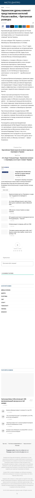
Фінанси (4, 312)
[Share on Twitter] (12, 26)
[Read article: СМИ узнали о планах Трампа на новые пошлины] (4, 211)
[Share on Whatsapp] (20, 26)
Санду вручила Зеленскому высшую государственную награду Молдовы (23, 173)
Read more (6, 190)
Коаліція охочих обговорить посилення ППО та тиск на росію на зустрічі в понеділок (19, 430)
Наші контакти (27, 443)
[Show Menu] (2, 2)
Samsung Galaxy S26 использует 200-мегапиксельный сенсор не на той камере (13, 401)
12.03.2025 (3, 23)
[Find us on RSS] (19, 494)
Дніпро (3, 293)
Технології (4, 305)
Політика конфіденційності (15, 443)
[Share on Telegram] (16, 26)
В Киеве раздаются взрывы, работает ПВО (20, 224)
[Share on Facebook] (8, 26)
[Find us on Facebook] (15, 494)
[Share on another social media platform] (32, 26)
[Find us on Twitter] (17, 494)
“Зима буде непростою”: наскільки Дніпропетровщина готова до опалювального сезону (19, 423)
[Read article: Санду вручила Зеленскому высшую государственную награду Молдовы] (7, 175)
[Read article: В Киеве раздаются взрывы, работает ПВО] (4, 225)
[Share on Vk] (24, 26)
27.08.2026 (18, 177)
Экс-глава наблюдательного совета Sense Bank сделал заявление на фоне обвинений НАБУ (20, 203)
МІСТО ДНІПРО (12, 2)
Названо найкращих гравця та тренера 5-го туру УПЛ (19, 410)
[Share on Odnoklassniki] (28, 26)
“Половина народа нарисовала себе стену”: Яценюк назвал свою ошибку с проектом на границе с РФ (20, 232)
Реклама (17, 445)
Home (2, 7)
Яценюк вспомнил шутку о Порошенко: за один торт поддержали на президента (21, 194)
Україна (3, 309)
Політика (8, 7)
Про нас (5, 443)
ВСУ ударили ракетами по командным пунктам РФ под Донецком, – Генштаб (21, 217)
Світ (2, 299)
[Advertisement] (17, 340)
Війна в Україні (5, 290)
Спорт (3, 302)
